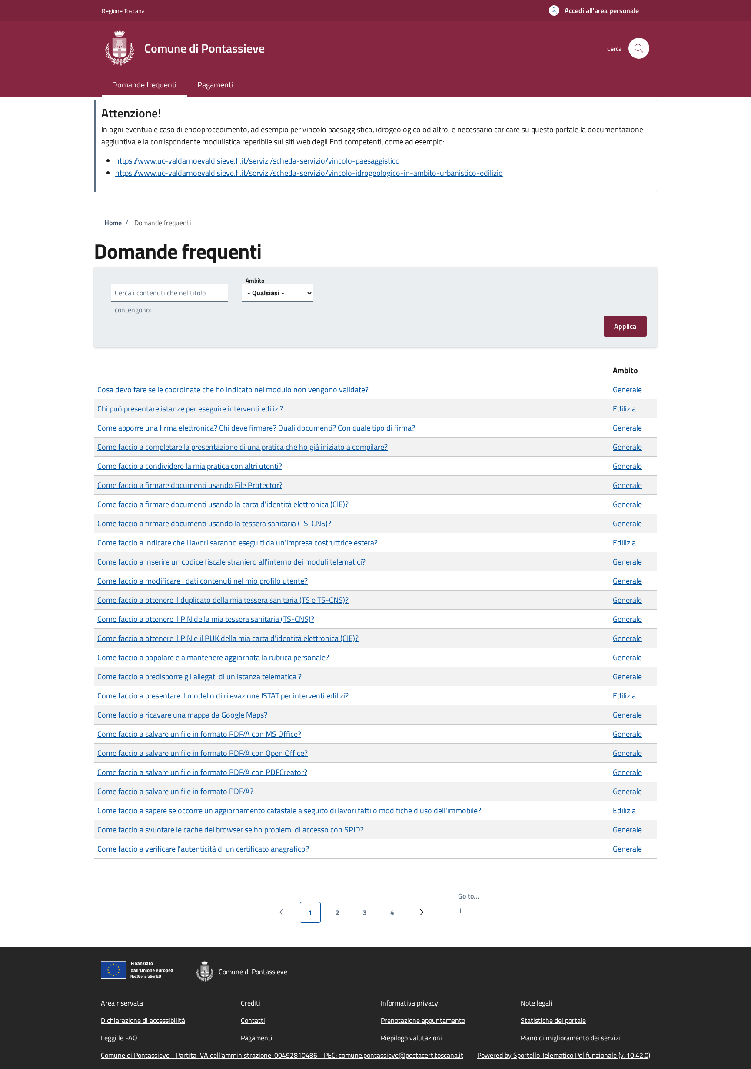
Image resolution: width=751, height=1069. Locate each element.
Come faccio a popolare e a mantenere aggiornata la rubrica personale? (213, 657)
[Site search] (638, 48)
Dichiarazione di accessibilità (143, 1020)
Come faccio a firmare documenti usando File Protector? (189, 485)
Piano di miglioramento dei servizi (570, 1037)
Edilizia (624, 408)
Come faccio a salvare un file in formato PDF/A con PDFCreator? (202, 772)
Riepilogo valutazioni (411, 1037)
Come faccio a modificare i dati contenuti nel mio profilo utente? (202, 581)
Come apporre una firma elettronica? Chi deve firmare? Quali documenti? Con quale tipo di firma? (256, 428)
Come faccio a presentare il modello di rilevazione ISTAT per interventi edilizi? (223, 696)
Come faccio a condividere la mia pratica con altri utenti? (189, 466)
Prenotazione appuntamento (423, 1020)
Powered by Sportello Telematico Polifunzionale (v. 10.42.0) (563, 1055)
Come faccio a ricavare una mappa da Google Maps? (182, 715)
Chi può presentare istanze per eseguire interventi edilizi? (190, 408)
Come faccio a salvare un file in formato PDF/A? (175, 791)
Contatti (253, 1020)
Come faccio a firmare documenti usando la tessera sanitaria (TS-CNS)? (214, 523)
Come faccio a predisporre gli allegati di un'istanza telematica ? (199, 676)
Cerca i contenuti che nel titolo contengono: (160, 301)
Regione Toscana (123, 10)
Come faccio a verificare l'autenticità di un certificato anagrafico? (203, 849)
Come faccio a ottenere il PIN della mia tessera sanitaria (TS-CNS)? (205, 619)
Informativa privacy (409, 1003)
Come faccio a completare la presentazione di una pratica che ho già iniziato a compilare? (242, 447)
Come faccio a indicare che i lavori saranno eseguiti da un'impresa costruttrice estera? (237, 542)
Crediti (250, 1003)
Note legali (536, 1003)
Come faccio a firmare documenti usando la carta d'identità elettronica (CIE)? (223, 504)
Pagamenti (256, 1037)
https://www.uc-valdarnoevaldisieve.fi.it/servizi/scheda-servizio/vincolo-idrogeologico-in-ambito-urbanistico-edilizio (309, 173)
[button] (593, 10)
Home (113, 222)
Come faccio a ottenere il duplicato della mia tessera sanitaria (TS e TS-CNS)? (223, 600)
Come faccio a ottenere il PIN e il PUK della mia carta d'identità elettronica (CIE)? (228, 638)
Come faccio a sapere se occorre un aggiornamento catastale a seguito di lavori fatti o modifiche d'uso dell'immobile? (289, 810)
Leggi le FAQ (119, 1037)
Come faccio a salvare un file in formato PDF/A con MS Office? (199, 734)
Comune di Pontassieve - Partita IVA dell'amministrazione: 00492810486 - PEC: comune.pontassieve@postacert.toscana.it (282, 1055)
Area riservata (122, 1003)
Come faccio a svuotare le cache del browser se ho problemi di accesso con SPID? (230, 829)
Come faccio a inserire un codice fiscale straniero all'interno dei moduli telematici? (231, 562)
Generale (627, 389)
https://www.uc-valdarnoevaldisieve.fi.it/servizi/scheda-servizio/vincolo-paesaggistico (257, 161)
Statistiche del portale (553, 1020)
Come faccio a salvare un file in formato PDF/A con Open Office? (202, 753)
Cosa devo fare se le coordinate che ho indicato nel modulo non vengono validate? (233, 389)
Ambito (255, 279)
